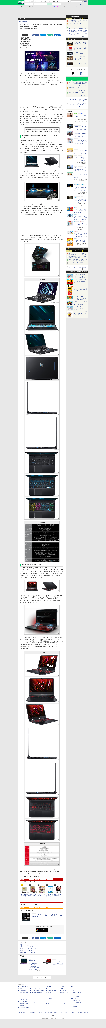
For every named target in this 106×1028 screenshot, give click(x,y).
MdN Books (62, 1000)
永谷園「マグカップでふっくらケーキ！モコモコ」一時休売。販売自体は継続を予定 (80, 211)
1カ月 (85, 18)
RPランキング (71, 80)
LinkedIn (58, 35)
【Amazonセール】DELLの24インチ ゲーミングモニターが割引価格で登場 (80, 135)
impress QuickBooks (77, 992)
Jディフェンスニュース (64, 990)
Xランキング (72, 78)
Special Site (73, 39)
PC (50, 6)
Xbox (47, 907)
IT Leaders (21, 994)
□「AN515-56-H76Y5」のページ (27, 952)
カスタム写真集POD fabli (78, 1002)
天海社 (74, 988)
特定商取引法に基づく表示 (83, 1012)
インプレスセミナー (36, 994)
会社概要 (65, 1012)
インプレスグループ (72, 1012)
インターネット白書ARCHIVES (25, 1007)
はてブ (44, 35)
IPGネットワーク (74, 998)
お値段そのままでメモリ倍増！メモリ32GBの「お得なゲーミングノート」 (80, 48)
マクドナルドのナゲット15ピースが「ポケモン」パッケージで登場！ (80, 289)
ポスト (26, 35)
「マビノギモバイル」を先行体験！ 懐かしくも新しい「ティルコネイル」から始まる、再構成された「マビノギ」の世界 (80, 170)
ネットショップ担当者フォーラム (38, 990)
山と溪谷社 (48, 997)
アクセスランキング (74, 16)
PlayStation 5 (36, 879)
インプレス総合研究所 (23, 992)
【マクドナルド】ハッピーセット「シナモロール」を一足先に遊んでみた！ (80, 308)
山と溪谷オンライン (51, 998)
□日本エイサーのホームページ (27, 945)
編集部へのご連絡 (48, 1012)
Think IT (21, 988)
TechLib (61, 1007)
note (51, 35)
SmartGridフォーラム (36, 988)
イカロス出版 (61, 986)
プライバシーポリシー (57, 1012)
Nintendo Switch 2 (25, 879)
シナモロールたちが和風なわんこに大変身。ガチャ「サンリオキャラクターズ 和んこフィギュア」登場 (78, 264)
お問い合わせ (32, 1012)
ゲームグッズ (47, 879)
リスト (30, 35)
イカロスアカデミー (64, 997)
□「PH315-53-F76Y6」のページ (27, 950)
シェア (36, 35)
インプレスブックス (36, 1002)
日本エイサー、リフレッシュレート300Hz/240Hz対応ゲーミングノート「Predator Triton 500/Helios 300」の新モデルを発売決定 (34, 965)
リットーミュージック (52, 988)
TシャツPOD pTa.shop (77, 1000)
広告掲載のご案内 (39, 1012)
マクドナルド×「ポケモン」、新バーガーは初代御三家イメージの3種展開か (80, 298)
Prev (22, 891)
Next (61, 891)
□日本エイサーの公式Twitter (26, 946)
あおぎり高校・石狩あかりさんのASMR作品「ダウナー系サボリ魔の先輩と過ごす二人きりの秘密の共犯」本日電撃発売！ (80, 143)
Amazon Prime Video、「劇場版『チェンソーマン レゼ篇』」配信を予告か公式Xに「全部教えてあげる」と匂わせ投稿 (78, 22)
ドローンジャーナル (23, 997)
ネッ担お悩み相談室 (23, 999)
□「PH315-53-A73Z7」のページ (27, 948)
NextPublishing (35, 1004)
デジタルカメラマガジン (24, 1003)
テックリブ (61, 1005)
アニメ (58, 879)
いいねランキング (82, 80)
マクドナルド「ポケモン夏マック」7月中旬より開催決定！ (80, 281)
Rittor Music (48, 986)
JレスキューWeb (63, 994)
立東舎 (49, 994)
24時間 (74, 18)
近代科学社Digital (51, 1004)
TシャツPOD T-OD (51, 992)
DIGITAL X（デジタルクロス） (38, 997)
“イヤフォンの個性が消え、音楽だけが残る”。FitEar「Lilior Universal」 (80, 58)
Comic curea (75, 990)
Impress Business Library (37, 992)
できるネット (22, 1005)
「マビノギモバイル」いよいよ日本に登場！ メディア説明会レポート (80, 176)
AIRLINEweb (62, 988)
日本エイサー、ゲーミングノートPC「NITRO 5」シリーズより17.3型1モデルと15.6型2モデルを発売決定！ (57, 963)
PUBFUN (73, 994)
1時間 (69, 18)
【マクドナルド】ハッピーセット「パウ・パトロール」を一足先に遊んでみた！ (80, 303)
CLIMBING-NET (51, 1000)
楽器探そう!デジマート (52, 990)
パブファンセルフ (76, 996)
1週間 (80, 18)
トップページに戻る (42, 977)
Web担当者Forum (22, 990)
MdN (60, 999)
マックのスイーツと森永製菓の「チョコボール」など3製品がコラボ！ (80, 313)
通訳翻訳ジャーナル (64, 992)
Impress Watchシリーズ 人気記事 (77, 249)
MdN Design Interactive (64, 1003)
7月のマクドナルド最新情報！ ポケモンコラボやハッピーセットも (79, 272)
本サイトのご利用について (23, 1012)
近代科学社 (48, 1003)
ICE (72, 986)
